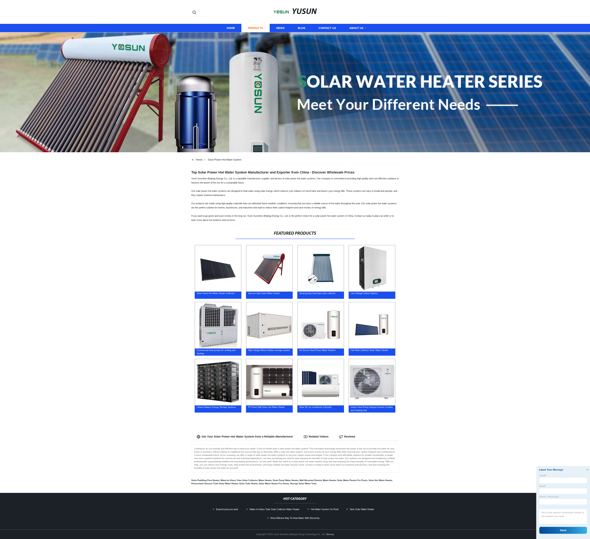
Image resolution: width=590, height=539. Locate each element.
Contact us (327, 28)
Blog (301, 28)
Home (231, 28)
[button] (194, 12)
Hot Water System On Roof (324, 509)
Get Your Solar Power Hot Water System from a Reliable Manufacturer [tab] (247, 436)
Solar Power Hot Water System (224, 159)
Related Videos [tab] (318, 436)
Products (255, 28)
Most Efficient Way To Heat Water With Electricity (295, 518)
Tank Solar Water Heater (362, 509)
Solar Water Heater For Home (274, 483)
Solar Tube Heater (248, 483)
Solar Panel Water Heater (285, 480)
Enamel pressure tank (227, 509)
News (280, 28)
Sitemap (330, 534)
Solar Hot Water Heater (380, 480)
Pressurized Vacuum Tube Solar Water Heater (214, 483)
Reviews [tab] (349, 436)
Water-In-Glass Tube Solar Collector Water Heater (245, 480)
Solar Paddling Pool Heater (205, 480)
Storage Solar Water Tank (303, 483)
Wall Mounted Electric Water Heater (317, 480)
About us (356, 28)
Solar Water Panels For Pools (352, 480)
